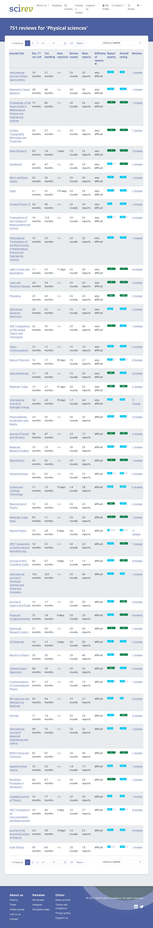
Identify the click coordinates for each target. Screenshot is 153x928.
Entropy (14, 715)
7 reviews (137, 766)
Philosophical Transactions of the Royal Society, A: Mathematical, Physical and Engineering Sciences (19, 248)
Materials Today (19, 386)
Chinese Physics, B (20, 204)
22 (65, 43)
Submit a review (79, 9)
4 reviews (137, 269)
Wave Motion (17, 460)
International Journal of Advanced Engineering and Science (19, 736)
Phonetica (15, 296)
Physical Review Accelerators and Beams (19, 420)
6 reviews (137, 487)
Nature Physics (18, 530)
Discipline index (41, 909)
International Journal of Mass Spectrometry (18, 76)
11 (53, 43)
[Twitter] (141, 906)
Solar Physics (17, 847)
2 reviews (137, 191)
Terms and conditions (61, 906)
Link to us (15, 914)
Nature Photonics (19, 360)
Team (13, 904)
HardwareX (16, 164)
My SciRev (105, 7)
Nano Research (18, 151)
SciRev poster (17, 909)
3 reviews (137, 151)
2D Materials (17, 642)
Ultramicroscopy (19, 473)
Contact (14, 919)
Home (131, 9)
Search (118, 5)
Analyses (57, 5)
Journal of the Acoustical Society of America (19, 834)
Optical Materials (19, 373)
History (14, 900)
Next (80, 43)
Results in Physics (19, 655)
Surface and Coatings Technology (16, 490)
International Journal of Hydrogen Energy (19, 403)
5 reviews (137, 386)
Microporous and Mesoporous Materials (19, 702)
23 (71, 43)
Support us (90, 7)
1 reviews (137, 72)
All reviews (68, 7)
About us (41, 5)
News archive (62, 900)
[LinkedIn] (136, 906)
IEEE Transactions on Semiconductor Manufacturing (20, 547)
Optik (13, 191)
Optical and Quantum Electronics (16, 313)
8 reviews (137, 360)
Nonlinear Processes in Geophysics (17, 783)
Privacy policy (62, 913)
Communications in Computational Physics (19, 685)
